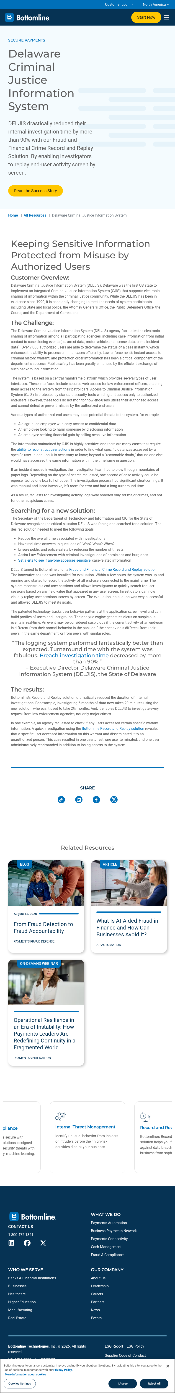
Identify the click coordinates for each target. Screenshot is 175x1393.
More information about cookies (25, 1374)
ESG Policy (135, 1346)
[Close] (168, 1366)
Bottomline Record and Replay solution (113, 728)
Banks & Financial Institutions (32, 1278)
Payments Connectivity (109, 1239)
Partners (97, 1302)
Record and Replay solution (135, 569)
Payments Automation (109, 1223)
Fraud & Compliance (107, 1255)
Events (96, 1318)
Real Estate (17, 1318)
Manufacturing (20, 1310)
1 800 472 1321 (20, 1235)
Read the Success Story (35, 190)
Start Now (146, 17)
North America (154, 4)
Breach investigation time (74, 655)
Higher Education (22, 1302)
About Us (98, 1278)
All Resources (35, 215)
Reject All (154, 1383)
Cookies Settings (19, 1383)
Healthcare (17, 1294)
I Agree (123, 1383)
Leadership (100, 1286)
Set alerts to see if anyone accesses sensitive (54, 560)
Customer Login (118, 4)
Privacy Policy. (63, 1370)
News (95, 1310)
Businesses (17, 1286)
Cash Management (106, 1247)
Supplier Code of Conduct (125, 1355)
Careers (97, 1294)
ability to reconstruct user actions (43, 449)
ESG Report (114, 1346)
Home (13, 215)
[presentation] (166, 17)
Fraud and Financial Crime (90, 569)
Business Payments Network (114, 1231)
